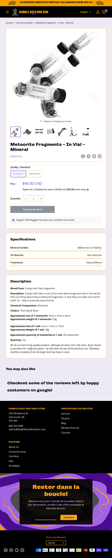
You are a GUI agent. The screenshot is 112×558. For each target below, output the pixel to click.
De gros (65, 418)
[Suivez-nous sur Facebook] (6, 550)
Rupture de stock (32, 209)
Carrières (14, 456)
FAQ (11, 461)
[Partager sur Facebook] (83, 156)
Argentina (16, 156)
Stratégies (14, 465)
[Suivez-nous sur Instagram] (11, 550)
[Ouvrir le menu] (7, 12)
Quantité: (15, 198)
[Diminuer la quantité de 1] (26, 199)
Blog (63, 423)
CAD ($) (51, 542)
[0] (104, 12)
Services (65, 413)
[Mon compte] (97, 12)
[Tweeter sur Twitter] (94, 156)
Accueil (9, 22)
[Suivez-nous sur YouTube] (17, 550)
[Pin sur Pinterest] (88, 156)
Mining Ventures (70, 427)
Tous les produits (24, 22)
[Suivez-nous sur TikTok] (22, 550)
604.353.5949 (16, 425)
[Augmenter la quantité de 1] (41, 199)
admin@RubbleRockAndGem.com (27, 429)
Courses (65, 432)
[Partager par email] (100, 156)
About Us (14, 447)
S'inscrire (69, 517)
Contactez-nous (17, 451)
